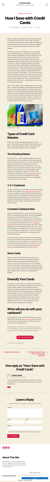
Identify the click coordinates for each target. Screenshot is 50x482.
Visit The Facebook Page (25, 337)
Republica (12, 127)
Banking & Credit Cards (25, 13)
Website (9, 425)
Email (27, 419)
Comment (9, 407)
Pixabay (17, 127)
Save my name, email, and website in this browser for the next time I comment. (25, 431)
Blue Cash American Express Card (32, 191)
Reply (9, 387)
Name (9, 419)
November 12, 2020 (27, 27)
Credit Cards (17, 343)
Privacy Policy (20, 480)
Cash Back (11, 343)
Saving (21, 343)
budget (28, 197)
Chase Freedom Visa (32, 173)
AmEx (32, 297)
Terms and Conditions (28, 480)
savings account (29, 319)
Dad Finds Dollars (25, 3)
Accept (35, 478)
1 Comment (38, 27)
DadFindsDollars (16, 27)
